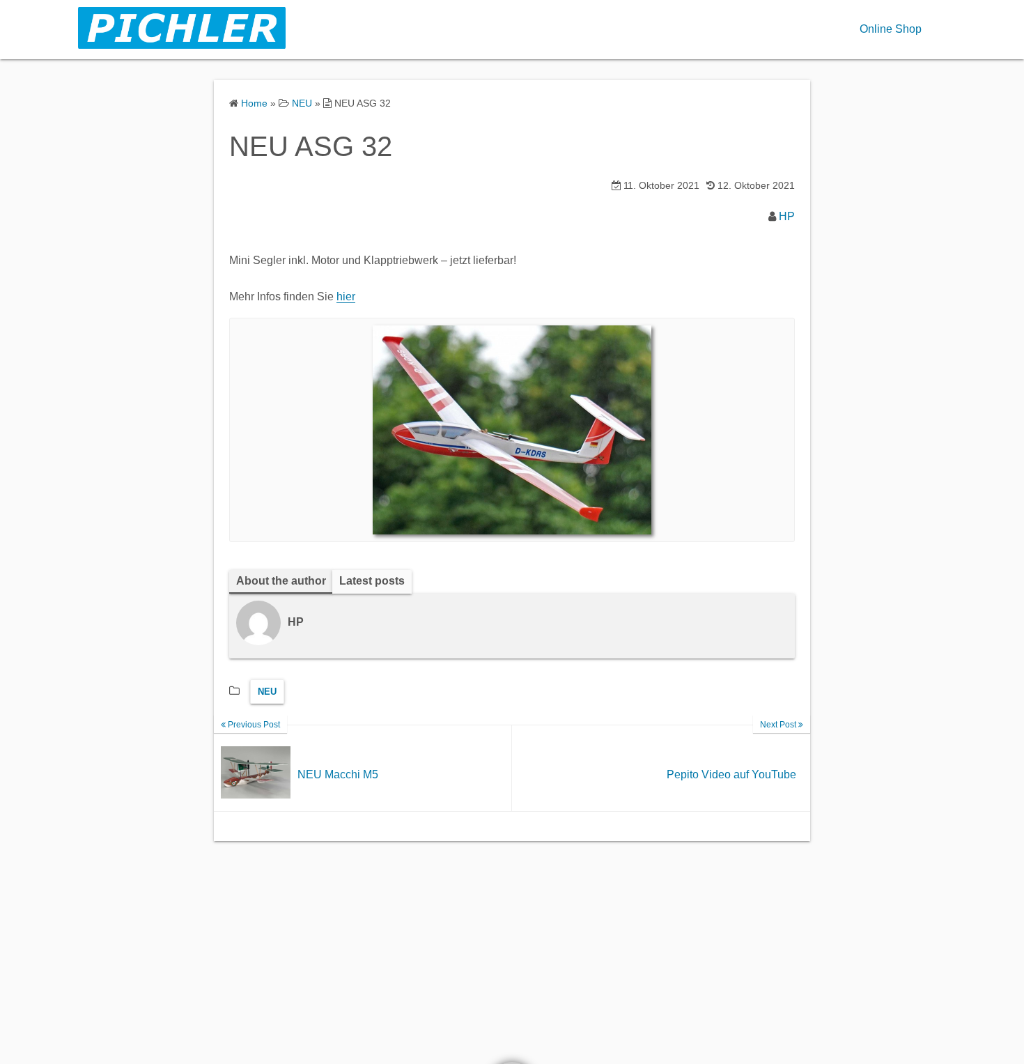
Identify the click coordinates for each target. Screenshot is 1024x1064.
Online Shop (891, 29)
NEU (267, 691)
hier (345, 296)
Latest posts (372, 581)
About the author (281, 581)
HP (787, 216)
